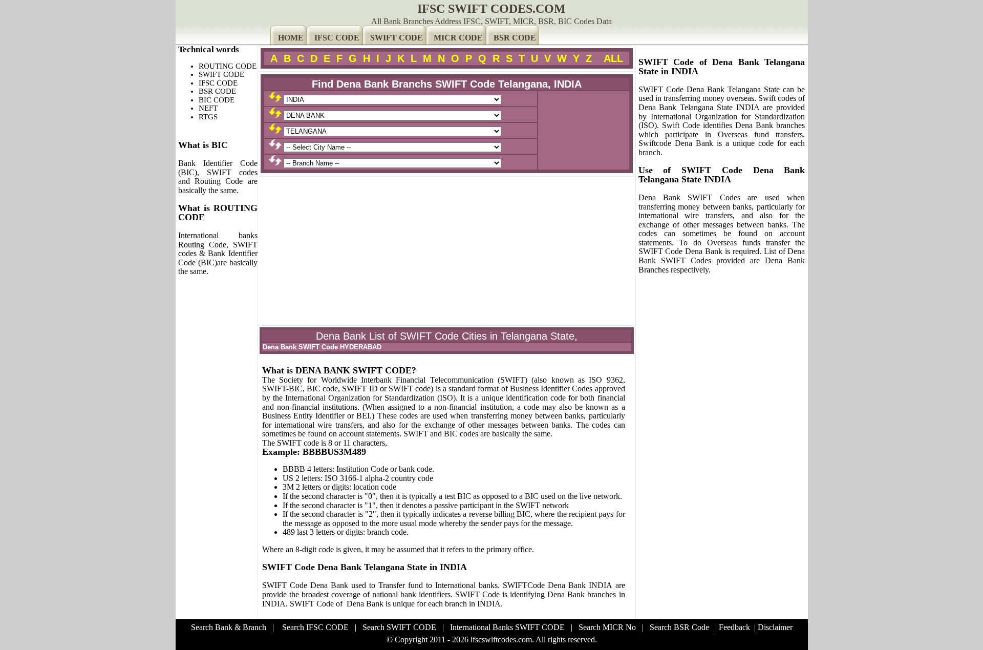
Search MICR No (607, 627)
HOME (291, 37)
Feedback (734, 627)
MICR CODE (458, 37)
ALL (613, 58)
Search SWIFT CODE (399, 627)
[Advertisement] (447, 251)
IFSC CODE (336, 37)
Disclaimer (775, 627)
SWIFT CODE (396, 37)
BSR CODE (515, 37)
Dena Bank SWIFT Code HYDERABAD (322, 347)
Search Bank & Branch (228, 627)
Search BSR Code (679, 627)
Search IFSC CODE (315, 627)
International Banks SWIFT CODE (507, 627)
